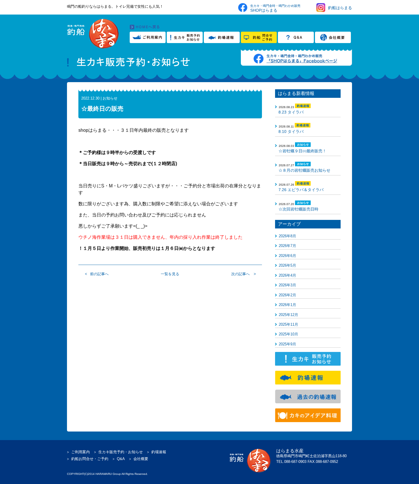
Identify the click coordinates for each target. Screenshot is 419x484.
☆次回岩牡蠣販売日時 (298, 209)
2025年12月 (288, 315)
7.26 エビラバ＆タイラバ (301, 189)
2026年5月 (287, 265)
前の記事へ (99, 274)
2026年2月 (287, 295)
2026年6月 (287, 256)
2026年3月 (287, 285)
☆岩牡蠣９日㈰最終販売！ (302, 151)
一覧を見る (170, 274)
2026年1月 (287, 305)
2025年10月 (288, 334)
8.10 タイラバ (291, 131)
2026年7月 (287, 246)
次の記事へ (240, 274)
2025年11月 (288, 324)
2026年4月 (287, 275)
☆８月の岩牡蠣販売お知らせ (304, 170)
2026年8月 (287, 236)
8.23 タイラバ (291, 112)
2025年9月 (287, 344)
